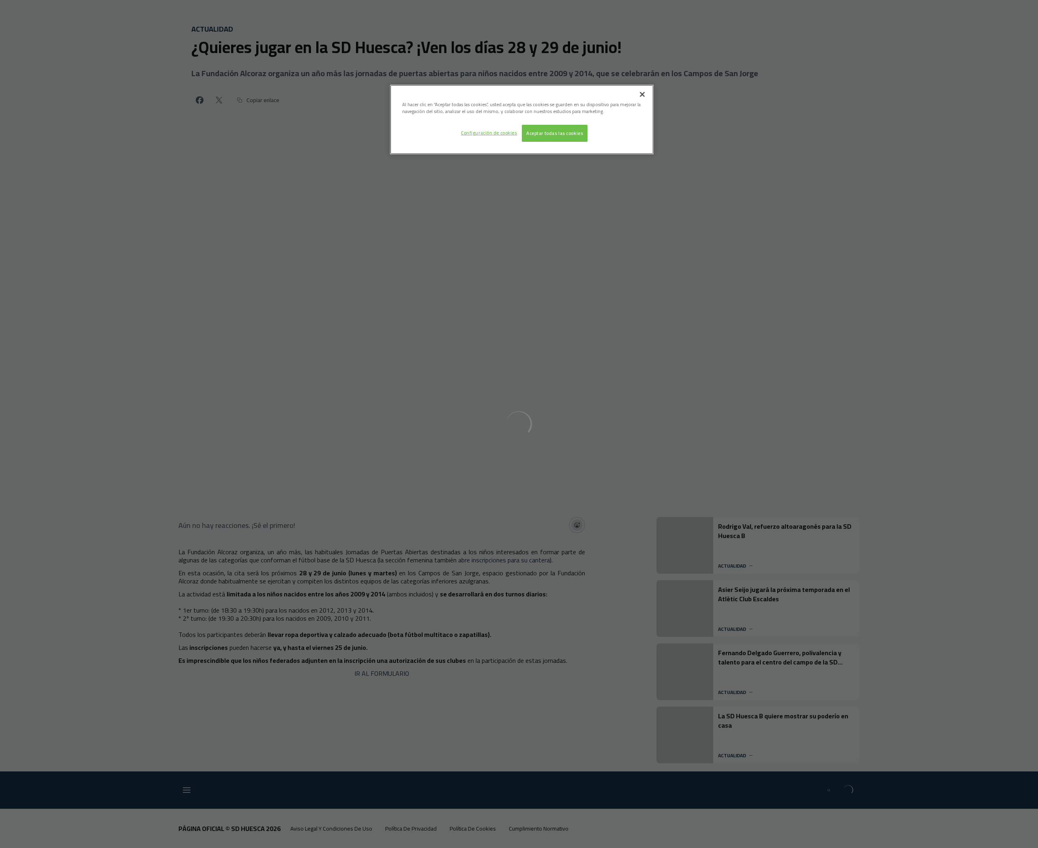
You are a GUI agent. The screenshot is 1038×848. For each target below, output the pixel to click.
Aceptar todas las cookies (554, 133)
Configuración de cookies (489, 132)
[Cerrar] (642, 94)
